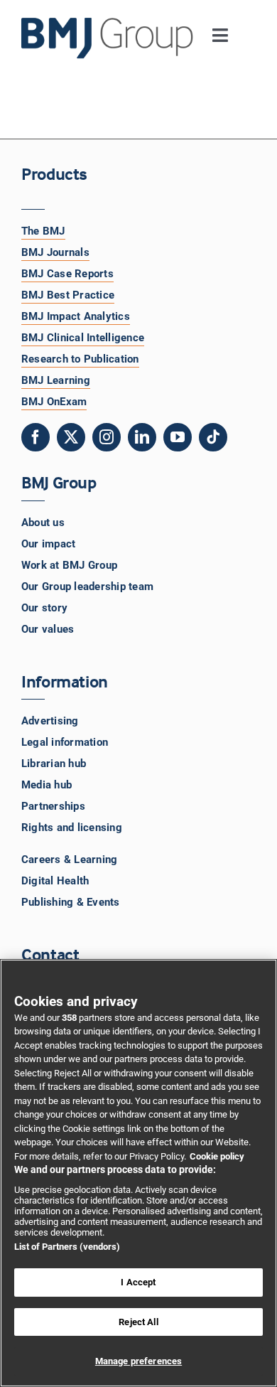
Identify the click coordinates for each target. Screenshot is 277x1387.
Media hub (46, 784)
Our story (44, 607)
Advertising (50, 720)
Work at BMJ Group (69, 565)
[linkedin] (142, 437)
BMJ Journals (55, 252)
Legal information (64, 742)
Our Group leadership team (87, 586)
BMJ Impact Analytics (75, 316)
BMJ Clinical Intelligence (82, 337)
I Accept (138, 1282)
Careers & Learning (69, 859)
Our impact (48, 543)
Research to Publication (80, 359)
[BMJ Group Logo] (108, 23)
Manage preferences (138, 1361)
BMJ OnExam (54, 401)
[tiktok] (213, 437)
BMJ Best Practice (67, 295)
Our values (47, 629)
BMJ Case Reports (67, 273)
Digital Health (55, 880)
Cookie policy (217, 1156)
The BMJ (43, 231)
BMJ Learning (55, 380)
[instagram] (106, 437)
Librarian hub (53, 763)
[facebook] (35, 437)
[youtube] (177, 437)
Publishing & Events (70, 902)
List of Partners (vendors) (67, 1246)
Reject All (138, 1322)
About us (43, 522)
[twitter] (71, 437)
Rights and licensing (71, 827)
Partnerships (53, 806)
